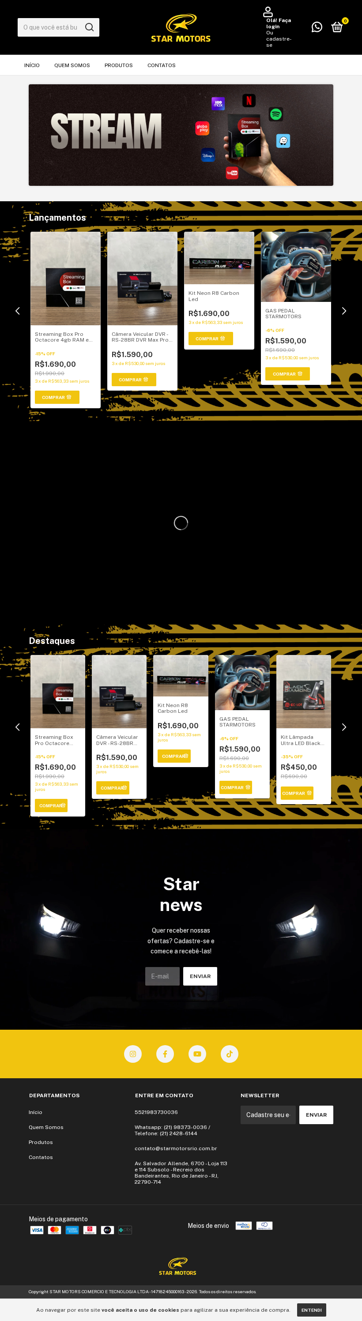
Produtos (119, 65)
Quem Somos (72, 65)
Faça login (278, 23)
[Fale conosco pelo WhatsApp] (317, 29)
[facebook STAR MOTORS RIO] (165, 1054)
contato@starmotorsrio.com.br (176, 1148)
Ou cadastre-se (279, 39)
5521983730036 (156, 1112)
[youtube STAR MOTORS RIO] (197, 1054)
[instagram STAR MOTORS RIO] (133, 1054)
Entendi (312, 1310)
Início (32, 65)
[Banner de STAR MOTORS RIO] (181, 135)
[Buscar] (89, 27)
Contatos (161, 65)
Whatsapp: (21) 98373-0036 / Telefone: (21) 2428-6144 (172, 1130)
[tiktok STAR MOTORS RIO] (229, 1054)
